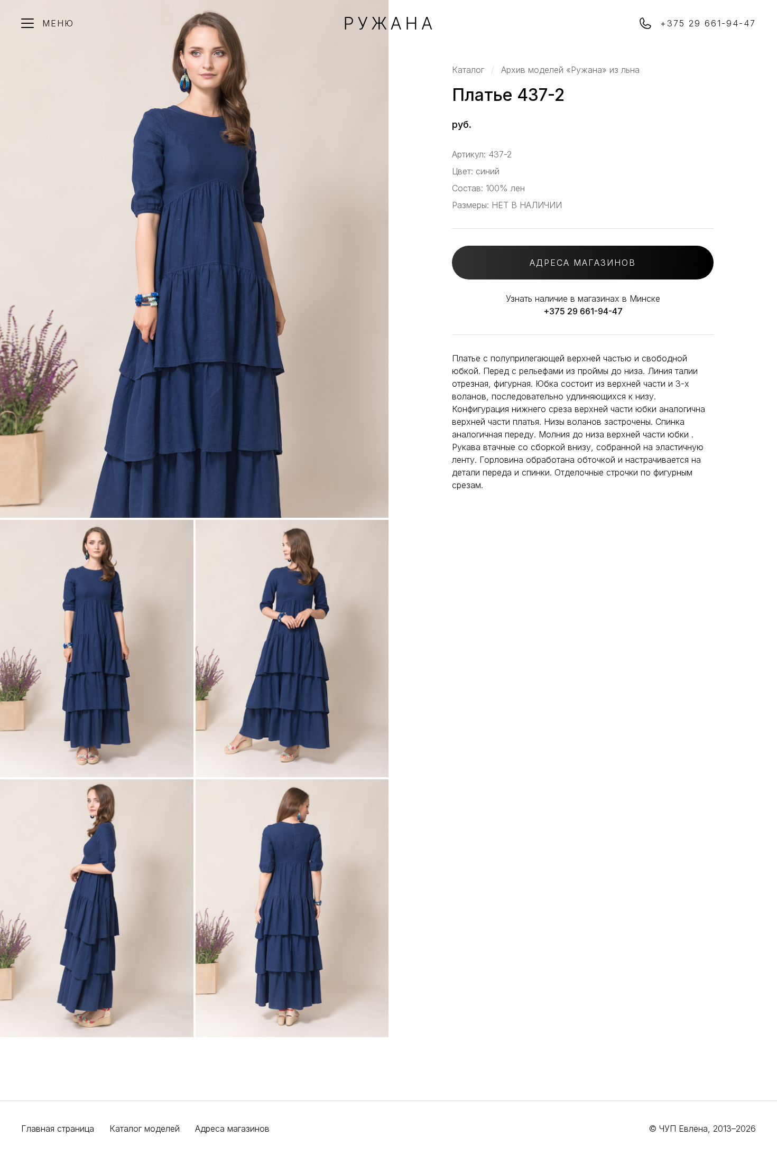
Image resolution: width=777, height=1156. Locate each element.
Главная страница (57, 1128)
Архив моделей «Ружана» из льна (570, 69)
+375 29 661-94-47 (583, 311)
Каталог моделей (144, 1128)
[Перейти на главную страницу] (388, 26)
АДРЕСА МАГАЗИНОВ (583, 262)
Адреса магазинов (232, 1128)
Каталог (468, 69)
